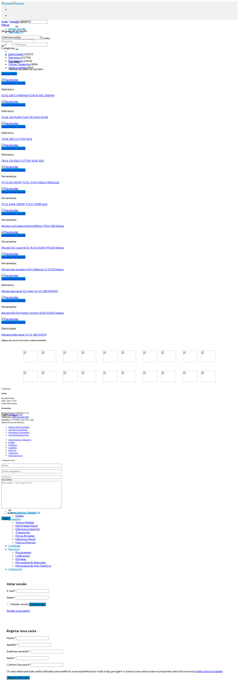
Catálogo (12, 447)
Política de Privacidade (18, 427)
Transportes (22, 532)
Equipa (11, 442)
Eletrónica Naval (25, 539)
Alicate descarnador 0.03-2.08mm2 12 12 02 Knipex (32, 269)
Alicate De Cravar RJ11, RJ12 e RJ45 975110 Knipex (32, 247)
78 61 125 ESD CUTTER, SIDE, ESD (22, 160)
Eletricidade (15, 54)
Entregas (20, 559)
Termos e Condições (18, 429)
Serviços (12, 450)
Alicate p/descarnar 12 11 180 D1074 (23, 334)
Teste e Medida (24, 522)
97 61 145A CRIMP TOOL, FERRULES (24, 204)
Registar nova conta (18, 677)
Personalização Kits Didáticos (33, 565)
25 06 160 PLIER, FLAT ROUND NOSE (24, 117)
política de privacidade (25, 513)
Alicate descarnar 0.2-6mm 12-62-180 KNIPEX (29, 291)
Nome (11, 638)
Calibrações (22, 555)
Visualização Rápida (13, 83)
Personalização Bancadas (30, 562)
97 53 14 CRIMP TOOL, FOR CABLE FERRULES (30, 182)
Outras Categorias (19, 64)
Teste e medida (17, 67)
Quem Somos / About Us (19, 439)
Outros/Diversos (25, 542)
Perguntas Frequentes (19, 432)
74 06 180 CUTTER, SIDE (16, 138)
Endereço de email (18, 651)
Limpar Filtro (9, 73)
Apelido (12, 644)
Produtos (12, 445)
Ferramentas (15, 60)
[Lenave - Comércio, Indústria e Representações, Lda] (12, 3)
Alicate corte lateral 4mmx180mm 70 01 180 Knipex (32, 225)
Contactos (13, 453)
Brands (14, 21)
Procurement (23, 552)
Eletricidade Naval (26, 525)
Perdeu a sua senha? (18, 610)
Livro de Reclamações (18, 435)
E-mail (11, 590)
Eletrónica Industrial (27, 529)
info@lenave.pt (15, 414)
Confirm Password (19, 664)
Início (4, 21)
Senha (11, 597)
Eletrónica (14, 57)
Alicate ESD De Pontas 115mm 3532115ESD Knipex (32, 312)
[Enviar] (16, 26)
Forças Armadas (25, 535)
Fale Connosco (15, 455)
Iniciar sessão (37, 604)
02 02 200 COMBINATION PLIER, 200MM (27, 95)
